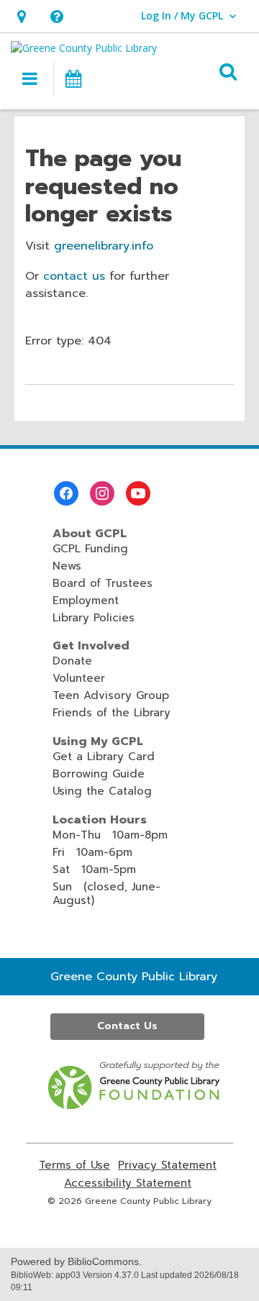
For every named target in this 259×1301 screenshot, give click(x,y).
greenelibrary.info (103, 246)
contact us (74, 276)
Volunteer (79, 678)
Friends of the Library (112, 713)
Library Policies (94, 618)
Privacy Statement (167, 1165)
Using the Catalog (102, 791)
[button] (21, 16)
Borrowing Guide (99, 774)
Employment (86, 600)
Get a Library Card (104, 756)
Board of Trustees (103, 583)
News (67, 566)
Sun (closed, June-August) (106, 893)
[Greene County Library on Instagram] (102, 493)
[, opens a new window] (135, 1105)
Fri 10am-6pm (92, 852)
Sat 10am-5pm (94, 869)
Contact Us (127, 1025)
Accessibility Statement (127, 1183)
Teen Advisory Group (111, 695)
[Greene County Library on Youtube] (138, 493)
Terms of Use (74, 1165)
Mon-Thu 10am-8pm (110, 835)
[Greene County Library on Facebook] (66, 493)
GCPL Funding (90, 549)
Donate (72, 661)
